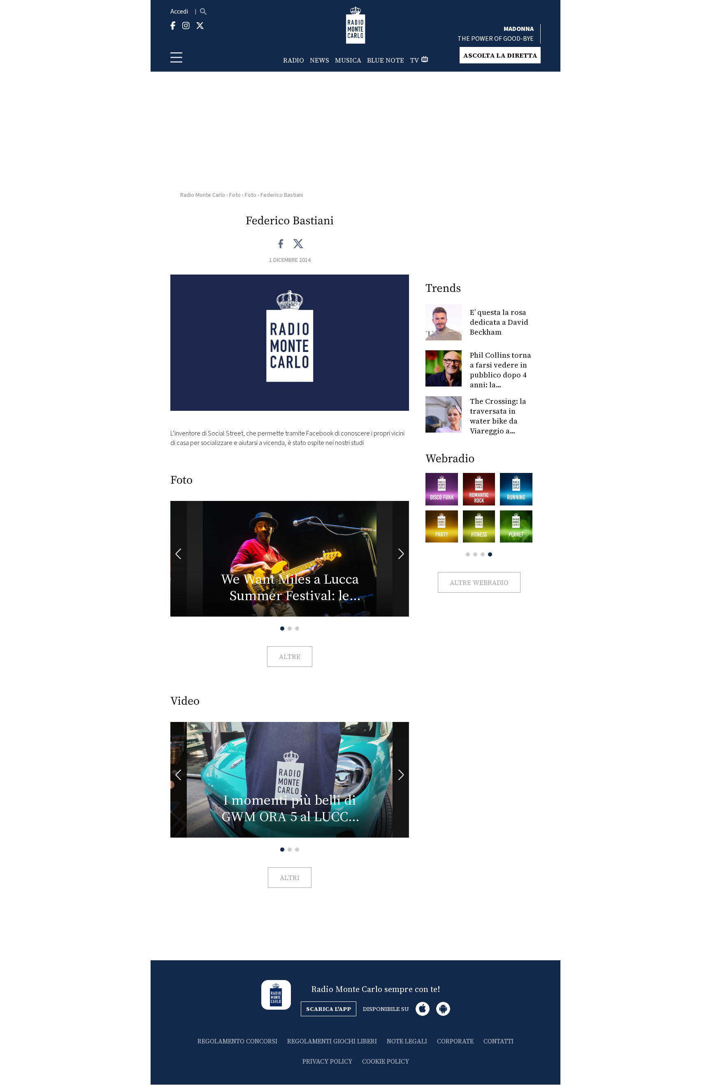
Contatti (498, 1041)
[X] (298, 244)
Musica (348, 60)
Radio (293, 60)
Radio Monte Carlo (202, 195)
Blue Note (385, 60)
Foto (235, 195)
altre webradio (479, 582)
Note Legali (407, 1041)
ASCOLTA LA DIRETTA (500, 55)
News (319, 60)
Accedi (179, 11)
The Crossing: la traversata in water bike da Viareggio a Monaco (498, 421)
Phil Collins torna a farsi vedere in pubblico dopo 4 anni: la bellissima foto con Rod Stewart (500, 380)
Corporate (455, 1041)
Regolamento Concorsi (237, 1041)
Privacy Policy (327, 1061)
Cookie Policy (385, 1061)
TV (414, 60)
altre (289, 656)
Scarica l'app (328, 1009)
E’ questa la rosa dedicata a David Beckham (499, 322)
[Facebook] (281, 244)
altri (290, 877)
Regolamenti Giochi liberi (332, 1041)
